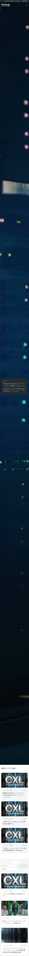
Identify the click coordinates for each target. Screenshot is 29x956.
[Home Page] (5, 5)
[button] (25, 1)
